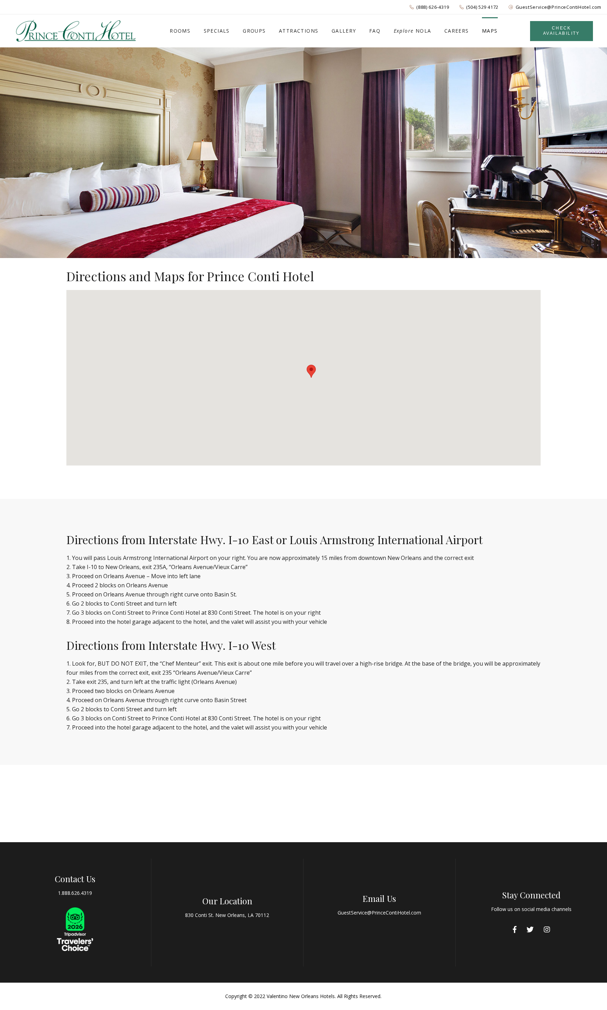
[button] (311, 371)
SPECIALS (217, 30)
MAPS (490, 30)
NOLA (412, 30)
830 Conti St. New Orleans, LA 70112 (227, 915)
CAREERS (456, 30)
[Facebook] (514, 929)
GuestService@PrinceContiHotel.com (558, 7)
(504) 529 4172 (482, 7)
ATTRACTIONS (298, 30)
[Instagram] (547, 929)
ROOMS (180, 30)
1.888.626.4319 (75, 893)
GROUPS (254, 30)
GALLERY (344, 30)
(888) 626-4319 (432, 7)
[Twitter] (530, 929)
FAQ (374, 30)
